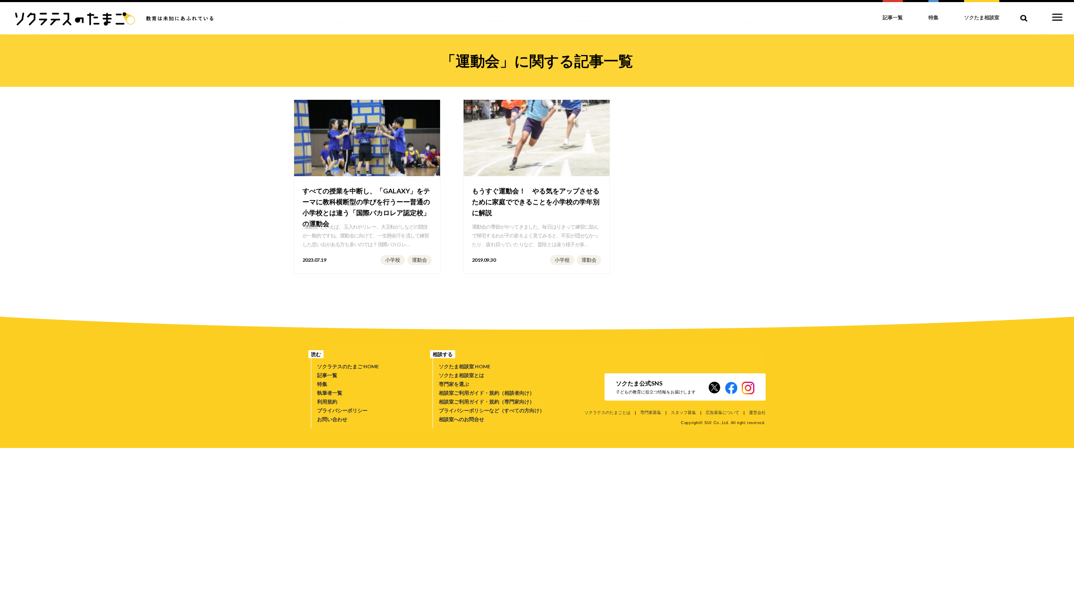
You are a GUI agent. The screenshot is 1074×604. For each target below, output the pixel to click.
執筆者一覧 (329, 393)
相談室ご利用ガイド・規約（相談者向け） (486, 393)
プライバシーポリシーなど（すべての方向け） (492, 410)
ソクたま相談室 (981, 17)
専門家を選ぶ (454, 384)
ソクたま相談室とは (461, 375)
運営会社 (757, 412)
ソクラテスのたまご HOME (348, 366)
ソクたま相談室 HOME (464, 366)
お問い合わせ (332, 419)
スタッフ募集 (683, 412)
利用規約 (327, 401)
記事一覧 (327, 375)
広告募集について (722, 412)
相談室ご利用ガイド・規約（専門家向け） (486, 401)
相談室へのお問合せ (461, 419)
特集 (322, 384)
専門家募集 (650, 412)
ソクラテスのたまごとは (607, 412)
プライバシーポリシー (342, 410)
